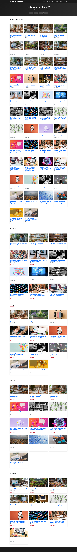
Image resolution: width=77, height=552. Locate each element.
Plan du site (65, 550)
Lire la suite (12, 247)
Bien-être (60, 1)
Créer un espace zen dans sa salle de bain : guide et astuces (60, 118)
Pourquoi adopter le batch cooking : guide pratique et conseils (45, 135)
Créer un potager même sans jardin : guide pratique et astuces (30, 51)
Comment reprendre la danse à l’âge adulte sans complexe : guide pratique (16, 202)
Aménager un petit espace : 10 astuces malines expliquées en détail (31, 202)
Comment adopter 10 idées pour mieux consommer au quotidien (45, 68)
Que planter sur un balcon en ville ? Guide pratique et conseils (16, 219)
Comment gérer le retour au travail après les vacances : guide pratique (15, 68)
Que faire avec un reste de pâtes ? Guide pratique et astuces (15, 118)
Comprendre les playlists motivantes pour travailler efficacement (59, 85)
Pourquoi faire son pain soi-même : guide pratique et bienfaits (30, 35)
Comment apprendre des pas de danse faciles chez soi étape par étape (31, 186)
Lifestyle (56, 1)
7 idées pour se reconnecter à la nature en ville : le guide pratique (16, 101)
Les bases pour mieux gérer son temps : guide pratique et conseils (45, 85)
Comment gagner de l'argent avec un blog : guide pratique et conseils (16, 51)
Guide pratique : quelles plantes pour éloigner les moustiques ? (59, 35)
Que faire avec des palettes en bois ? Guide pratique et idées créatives (16, 35)
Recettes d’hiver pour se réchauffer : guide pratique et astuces (60, 68)
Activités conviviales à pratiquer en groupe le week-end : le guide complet (45, 168)
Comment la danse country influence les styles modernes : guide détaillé (60, 168)
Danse (52, 1)
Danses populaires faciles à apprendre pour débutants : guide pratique (45, 186)
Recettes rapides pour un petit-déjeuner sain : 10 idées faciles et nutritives (16, 151)
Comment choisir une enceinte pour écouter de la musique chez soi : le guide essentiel (46, 101)
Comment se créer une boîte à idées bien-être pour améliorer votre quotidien (46, 151)
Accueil (44, 1)
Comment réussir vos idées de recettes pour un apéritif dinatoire (45, 51)
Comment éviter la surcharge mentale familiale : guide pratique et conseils (60, 202)
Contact (65, 1)
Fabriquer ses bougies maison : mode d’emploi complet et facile (16, 85)
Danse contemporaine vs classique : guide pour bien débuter (59, 186)
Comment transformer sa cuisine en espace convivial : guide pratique (45, 118)
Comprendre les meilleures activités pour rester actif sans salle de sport (31, 219)
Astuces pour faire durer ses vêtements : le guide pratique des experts (31, 101)
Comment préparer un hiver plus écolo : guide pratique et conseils (60, 135)
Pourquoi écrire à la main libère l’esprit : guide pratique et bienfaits (16, 186)
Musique (48, 1)
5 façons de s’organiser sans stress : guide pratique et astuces (60, 51)
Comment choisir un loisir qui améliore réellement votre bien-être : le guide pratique (45, 202)
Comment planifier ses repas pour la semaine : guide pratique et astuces (30, 68)
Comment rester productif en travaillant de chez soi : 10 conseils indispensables (60, 101)
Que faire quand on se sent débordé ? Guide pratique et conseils (30, 118)
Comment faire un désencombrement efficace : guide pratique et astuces (15, 168)
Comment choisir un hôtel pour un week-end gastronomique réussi (45, 35)
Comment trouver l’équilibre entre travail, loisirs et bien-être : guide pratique (15, 135)
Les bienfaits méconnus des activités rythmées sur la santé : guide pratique (31, 135)
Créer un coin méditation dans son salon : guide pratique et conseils (31, 85)
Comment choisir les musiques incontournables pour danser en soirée (60, 151)
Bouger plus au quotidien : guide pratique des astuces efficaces (30, 151)
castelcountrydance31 (17, 1)
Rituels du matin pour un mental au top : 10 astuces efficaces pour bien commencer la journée (30, 169)
